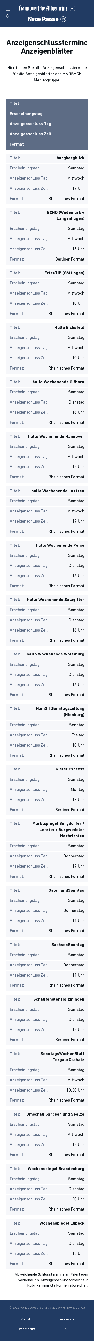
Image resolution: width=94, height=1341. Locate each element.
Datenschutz (26, 1329)
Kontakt (26, 1319)
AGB (68, 1329)
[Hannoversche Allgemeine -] (47, 14)
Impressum (68, 1319)
